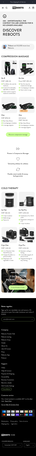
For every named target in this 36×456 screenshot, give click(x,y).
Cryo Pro (22, 245)
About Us (4, 346)
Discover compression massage (18, 135)
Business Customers (7, 380)
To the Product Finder (18, 287)
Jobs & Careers (6, 349)
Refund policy (5, 421)
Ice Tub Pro (23, 210)
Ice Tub (3, 210)
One (3, 115)
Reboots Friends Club (8, 334)
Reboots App (5, 355)
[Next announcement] (33, 2)
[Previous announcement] (3, 2)
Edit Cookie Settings (7, 386)
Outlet (3, 343)
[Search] (6, 7)
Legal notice (14, 424)
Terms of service (23, 421)
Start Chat (8, 401)
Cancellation (6, 389)
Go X (3, 78)
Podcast (3, 358)
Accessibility (5, 377)
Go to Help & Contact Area (10, 405)
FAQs (3, 368)
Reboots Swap (5, 340)
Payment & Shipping (7, 374)
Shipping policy (5, 424)
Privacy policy (14, 421)
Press (3, 352)
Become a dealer (6, 383)
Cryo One (4, 245)
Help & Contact (6, 371)
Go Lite (21, 78)
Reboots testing (6, 337)
